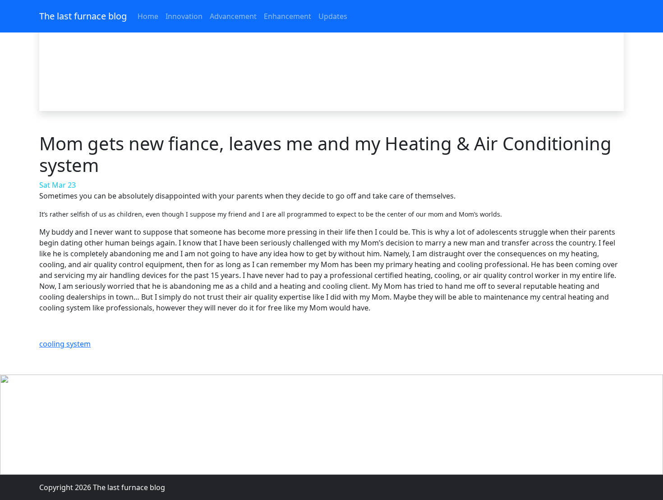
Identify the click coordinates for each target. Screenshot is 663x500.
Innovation (184, 16)
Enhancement (287, 16)
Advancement (233, 16)
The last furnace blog (83, 16)
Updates (332, 16)
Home (148, 16)
